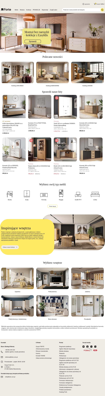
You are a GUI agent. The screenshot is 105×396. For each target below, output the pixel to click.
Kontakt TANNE (40, 355)
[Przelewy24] (90, 350)
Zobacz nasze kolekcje (9, 247)
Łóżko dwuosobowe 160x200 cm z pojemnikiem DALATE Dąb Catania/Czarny (12, 125)
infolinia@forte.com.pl (11, 357)
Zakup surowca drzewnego (44, 358)
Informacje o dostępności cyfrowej (69, 369)
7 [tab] (56, 50)
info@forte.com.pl (10, 377)
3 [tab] (51, 50)
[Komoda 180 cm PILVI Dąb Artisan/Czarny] (91, 149)
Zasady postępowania (65, 387)
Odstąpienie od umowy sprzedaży (69, 358)
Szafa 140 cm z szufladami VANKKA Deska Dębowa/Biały (64, 124)
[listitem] (17, 74)
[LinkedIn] (91, 347)
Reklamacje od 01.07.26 (66, 378)
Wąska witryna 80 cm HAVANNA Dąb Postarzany (39, 167)
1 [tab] (48, 50)
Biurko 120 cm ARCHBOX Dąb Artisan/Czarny (63, 167)
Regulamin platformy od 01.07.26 (69, 360)
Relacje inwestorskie (42, 351)
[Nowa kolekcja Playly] (52, 33)
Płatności (62, 353)
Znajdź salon (53, 10)
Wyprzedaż (45, 10)
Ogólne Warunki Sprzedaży (67, 349)
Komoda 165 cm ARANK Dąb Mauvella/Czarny (88, 124)
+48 (10, 350)
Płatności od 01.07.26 (65, 376)
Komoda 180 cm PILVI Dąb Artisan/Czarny (87, 166)
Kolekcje (28, 10)
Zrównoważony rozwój (42, 349)
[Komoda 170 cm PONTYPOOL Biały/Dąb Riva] (39, 107)
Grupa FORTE (40, 346)
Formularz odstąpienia (65, 382)
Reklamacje (62, 355)
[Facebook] (87, 347)
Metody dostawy (64, 351)
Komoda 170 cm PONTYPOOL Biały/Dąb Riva (37, 124)
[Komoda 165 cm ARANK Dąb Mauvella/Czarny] (91, 107)
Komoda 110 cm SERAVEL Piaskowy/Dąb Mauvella (10, 166)
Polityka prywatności (65, 389)
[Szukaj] (102, 9)
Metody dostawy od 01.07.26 (67, 367)
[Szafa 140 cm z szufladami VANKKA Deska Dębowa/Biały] (65, 107)
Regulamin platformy (65, 346)
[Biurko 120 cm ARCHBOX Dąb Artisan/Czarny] (65, 149)
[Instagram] (95, 347)
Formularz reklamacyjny (66, 380)
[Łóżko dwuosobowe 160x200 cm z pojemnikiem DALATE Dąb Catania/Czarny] (14, 107)
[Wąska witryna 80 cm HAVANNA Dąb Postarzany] (39, 149)
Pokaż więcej (52, 206)
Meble (16, 10)
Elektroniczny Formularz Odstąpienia (70, 385)
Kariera (38, 353)
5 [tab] (53, 50)
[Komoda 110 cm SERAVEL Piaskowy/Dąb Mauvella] (14, 149)
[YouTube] (83, 347)
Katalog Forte (63, 392)
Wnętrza (22, 10)
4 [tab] (52, 50)
